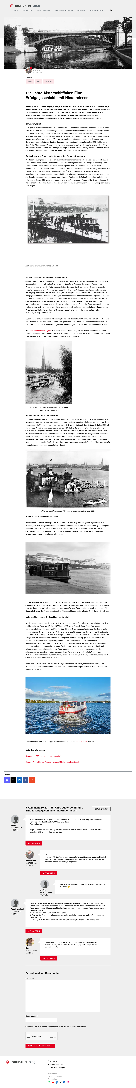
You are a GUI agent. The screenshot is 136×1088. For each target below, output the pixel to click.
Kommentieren (101, 809)
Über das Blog (53, 1061)
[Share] (7, 780)
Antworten (34, 843)
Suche (111, 10)
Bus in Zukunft (27, 10)
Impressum (52, 1073)
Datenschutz (53, 1079)
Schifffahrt (48, 81)
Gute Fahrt (81, 10)
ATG (38, 81)
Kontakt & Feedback (56, 1064)
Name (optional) (32, 1016)
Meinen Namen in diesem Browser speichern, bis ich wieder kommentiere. (56, 1026)
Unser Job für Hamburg (97, 10)
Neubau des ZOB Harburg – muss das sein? (43, 756)
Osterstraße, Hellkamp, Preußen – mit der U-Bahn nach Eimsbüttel (52, 762)
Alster (30, 81)
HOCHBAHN (25, 5)
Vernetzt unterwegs (43, 10)
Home (16, 10)
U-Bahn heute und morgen (64, 10)
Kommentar (31, 978)
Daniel (39, 70)
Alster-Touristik (82, 741)
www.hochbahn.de (55, 1076)
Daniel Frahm (31, 860)
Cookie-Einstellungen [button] (56, 1067)
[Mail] (32, 780)
